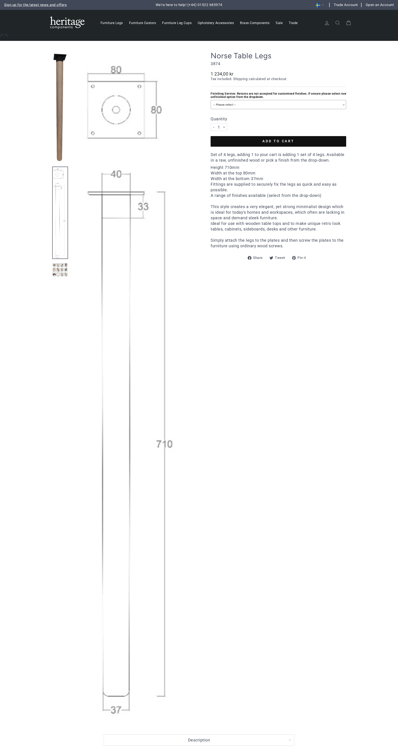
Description (199, 740)
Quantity (219, 118)
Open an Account (380, 5)
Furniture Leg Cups (177, 23)
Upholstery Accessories (216, 23)
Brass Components (254, 23)
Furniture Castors (142, 23)
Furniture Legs (112, 23)
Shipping (240, 79)
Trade (293, 23)
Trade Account (346, 5)
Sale (279, 23)
